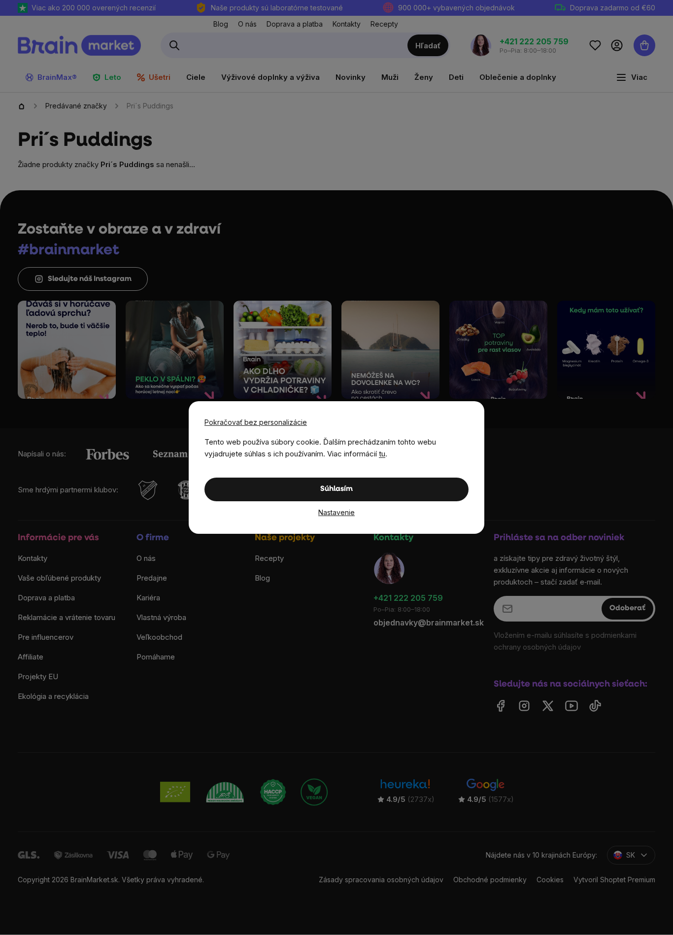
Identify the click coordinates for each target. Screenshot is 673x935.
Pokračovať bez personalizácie (255, 422)
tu (382, 453)
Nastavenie (336, 512)
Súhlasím (336, 489)
